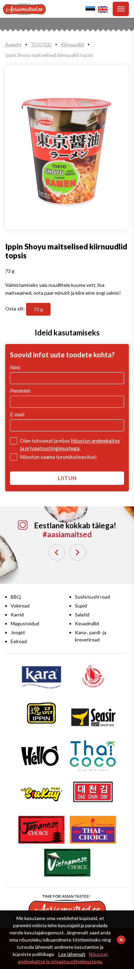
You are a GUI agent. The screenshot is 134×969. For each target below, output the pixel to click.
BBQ (16, 597)
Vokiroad (20, 606)
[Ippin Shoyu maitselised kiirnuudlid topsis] (67, 147)
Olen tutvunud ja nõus (70, 444)
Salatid (82, 614)
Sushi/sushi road (92, 597)
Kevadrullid (87, 623)
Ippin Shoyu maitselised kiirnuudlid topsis (49, 55)
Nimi (15, 367)
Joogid (18, 632)
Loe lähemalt (72, 954)
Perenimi (20, 391)
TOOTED (41, 44)
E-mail (17, 414)
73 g (38, 309)
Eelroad (19, 641)
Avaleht (13, 44)
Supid (81, 606)
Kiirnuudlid (72, 44)
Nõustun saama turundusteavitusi (58, 457)
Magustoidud (25, 623)
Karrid (17, 614)
